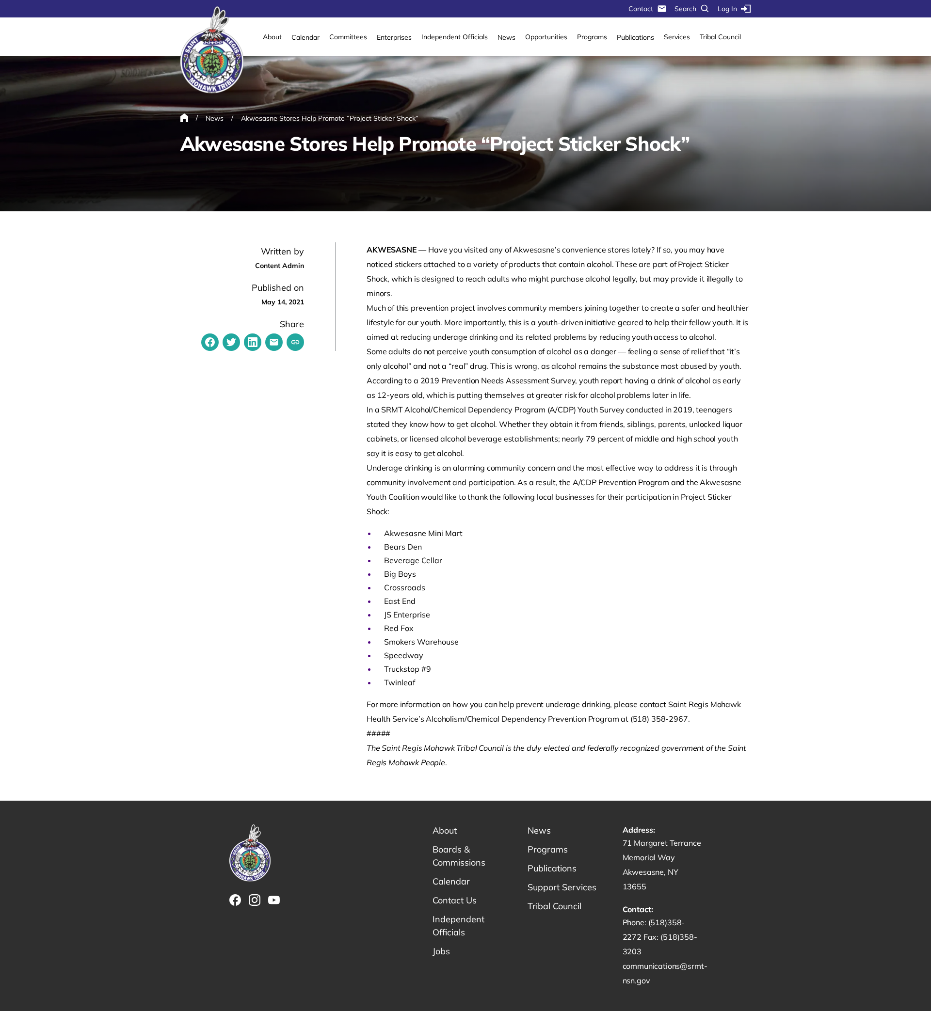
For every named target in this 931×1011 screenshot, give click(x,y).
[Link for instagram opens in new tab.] (254, 900)
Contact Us (455, 900)
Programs (592, 36)
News (506, 37)
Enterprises (394, 37)
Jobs (441, 951)
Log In (727, 8)
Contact (640, 8)
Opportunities (546, 36)
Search (685, 8)
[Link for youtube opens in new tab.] (274, 900)
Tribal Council (720, 36)
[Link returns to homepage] (211, 50)
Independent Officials (454, 36)
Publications (635, 37)
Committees (348, 36)
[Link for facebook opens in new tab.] (235, 900)
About (272, 36)
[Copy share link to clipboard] (295, 342)
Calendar (305, 37)
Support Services (562, 887)
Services (677, 36)
